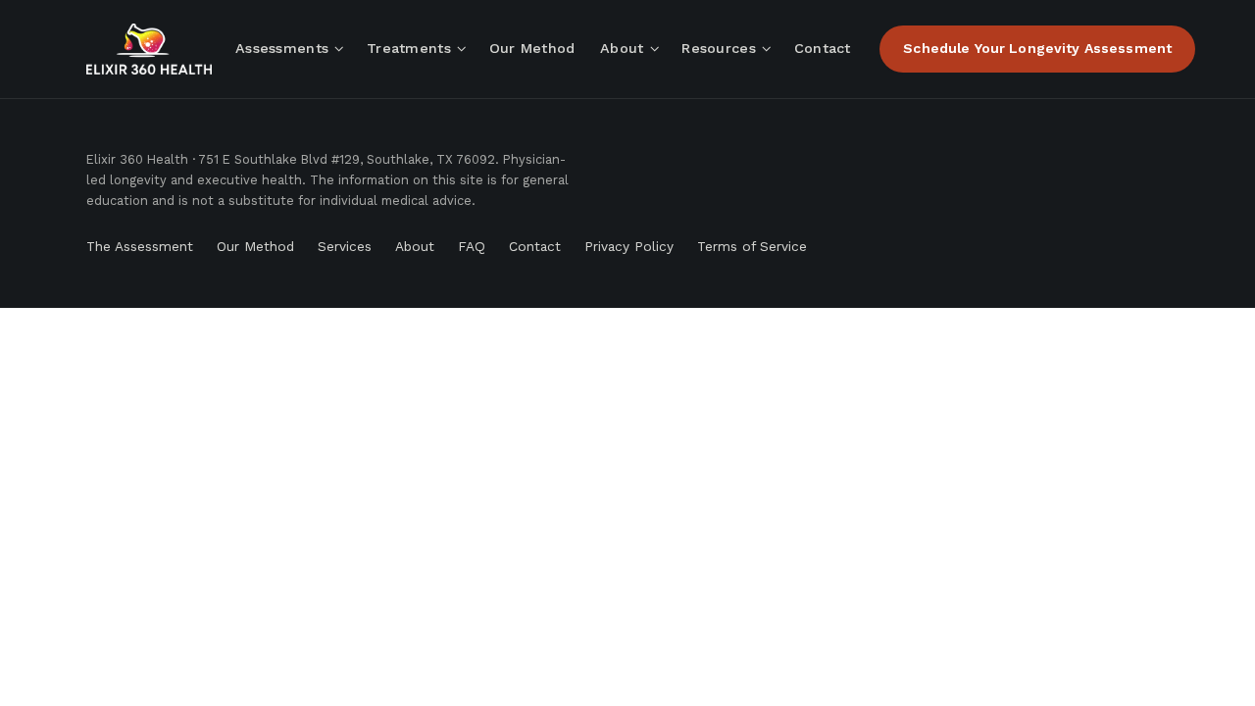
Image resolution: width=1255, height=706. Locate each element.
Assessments (281, 48)
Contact (822, 48)
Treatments (409, 48)
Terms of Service (752, 246)
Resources (718, 48)
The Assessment (139, 246)
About (621, 48)
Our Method (532, 48)
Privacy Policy (629, 246)
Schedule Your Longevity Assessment (1037, 48)
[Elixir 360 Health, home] (149, 49)
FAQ (471, 246)
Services (345, 246)
